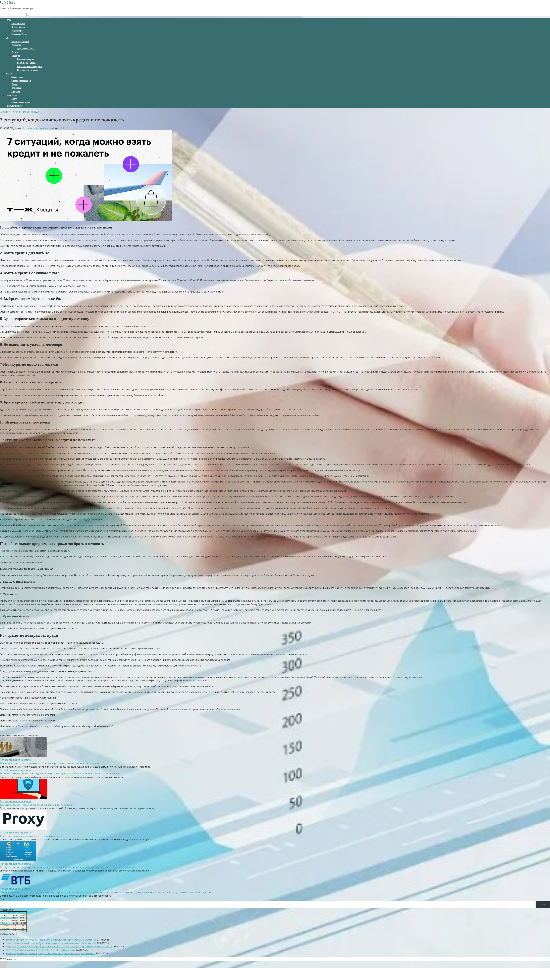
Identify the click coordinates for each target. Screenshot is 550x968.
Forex (8, 20)
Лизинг (14, 84)
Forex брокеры (18, 23)
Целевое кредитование (28, 70)
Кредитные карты (25, 59)
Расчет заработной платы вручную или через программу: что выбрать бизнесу (50, 953)
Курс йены (5, 931)
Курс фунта (5, 923)
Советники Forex (19, 34)
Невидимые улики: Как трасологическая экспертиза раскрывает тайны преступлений (50, 763)
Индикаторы (17, 30)
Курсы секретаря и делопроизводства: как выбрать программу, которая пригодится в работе (59, 946)
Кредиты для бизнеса (27, 63)
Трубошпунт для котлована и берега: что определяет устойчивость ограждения (51, 939)
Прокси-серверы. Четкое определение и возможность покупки (36, 804)
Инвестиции (11, 95)
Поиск (3, 899)
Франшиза (16, 88)
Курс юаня (5, 928)
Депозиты (16, 45)
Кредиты (15, 55)
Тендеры (15, 91)
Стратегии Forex (18, 27)
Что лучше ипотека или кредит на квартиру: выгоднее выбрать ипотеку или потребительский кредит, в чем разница (67, 867)
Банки (8, 38)
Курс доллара (5, 918)
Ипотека (15, 52)
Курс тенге (5, 926)
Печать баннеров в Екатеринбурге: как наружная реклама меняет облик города (51, 943)
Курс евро (5, 920)
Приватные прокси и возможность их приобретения (30, 836)
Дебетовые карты (25, 48)
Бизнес (9, 73)
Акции (14, 98)
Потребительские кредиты (29, 66)
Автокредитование (20, 41)
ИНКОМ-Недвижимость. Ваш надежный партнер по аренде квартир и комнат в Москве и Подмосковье (59, 773)
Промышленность (14, 106)
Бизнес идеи (17, 77)
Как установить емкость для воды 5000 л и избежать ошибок (40, 950)
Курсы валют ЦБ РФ (13, 913)
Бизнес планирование (21, 80)
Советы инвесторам (20, 102)
